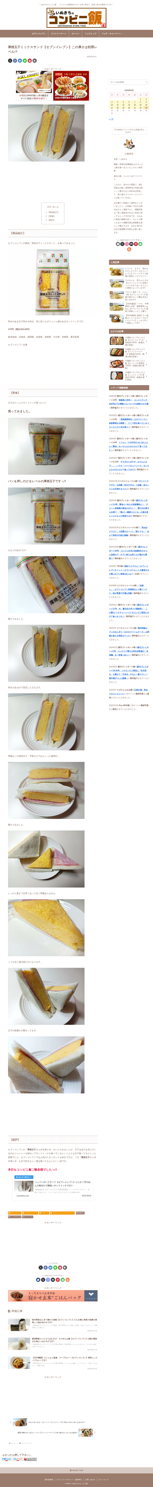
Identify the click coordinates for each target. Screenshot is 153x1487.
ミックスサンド (15, 1217)
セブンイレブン (16, 1213)
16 (146, 105)
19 (123, 108)
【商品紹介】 (53, 212)
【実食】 (51, 216)
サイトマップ (103, 1480)
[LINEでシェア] (25, 61)
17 (112, 108)
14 (135, 105)
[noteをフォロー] (53, 1280)
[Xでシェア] (10, 61)
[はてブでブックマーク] (20, 61)
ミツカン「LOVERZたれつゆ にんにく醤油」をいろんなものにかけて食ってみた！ (128, 446)
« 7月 (111, 119)
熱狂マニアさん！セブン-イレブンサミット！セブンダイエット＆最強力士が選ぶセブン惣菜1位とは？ (129, 570)
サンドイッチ (28, 1217)
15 (140, 105)
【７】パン (45, 1213)
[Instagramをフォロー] (48, 1280)
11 (117, 105)
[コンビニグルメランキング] (30, 1459)
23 (146, 108)
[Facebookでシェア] (15, 61)
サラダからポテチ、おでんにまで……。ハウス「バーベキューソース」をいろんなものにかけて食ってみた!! (129, 466)
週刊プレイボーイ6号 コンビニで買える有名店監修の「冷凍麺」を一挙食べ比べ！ (129, 651)
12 (123, 105)
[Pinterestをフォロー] (58, 1280)
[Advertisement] (53, 182)
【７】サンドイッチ (31, 1213)
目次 (49, 207)
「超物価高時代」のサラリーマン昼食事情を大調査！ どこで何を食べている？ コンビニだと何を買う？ (130, 423)
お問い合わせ (90, 1480)
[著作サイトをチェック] (38, 1280)
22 (140, 108)
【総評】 (51, 220)
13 (129, 105)
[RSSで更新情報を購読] (68, 1280)
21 (135, 108)
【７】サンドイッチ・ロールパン (63, 1213)
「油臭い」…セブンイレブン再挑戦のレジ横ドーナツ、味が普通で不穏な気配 (128, 589)
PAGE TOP (77, 1470)
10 (112, 105)
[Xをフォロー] (43, 1280)
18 (117, 108)
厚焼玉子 (81, 1213)
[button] (35, 61)
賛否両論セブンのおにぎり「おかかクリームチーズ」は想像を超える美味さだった (129, 632)
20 (129, 108)
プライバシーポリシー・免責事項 (69, 1480)
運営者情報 (49, 1480)
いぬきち (129, 153)
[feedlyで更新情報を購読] (63, 1280)
